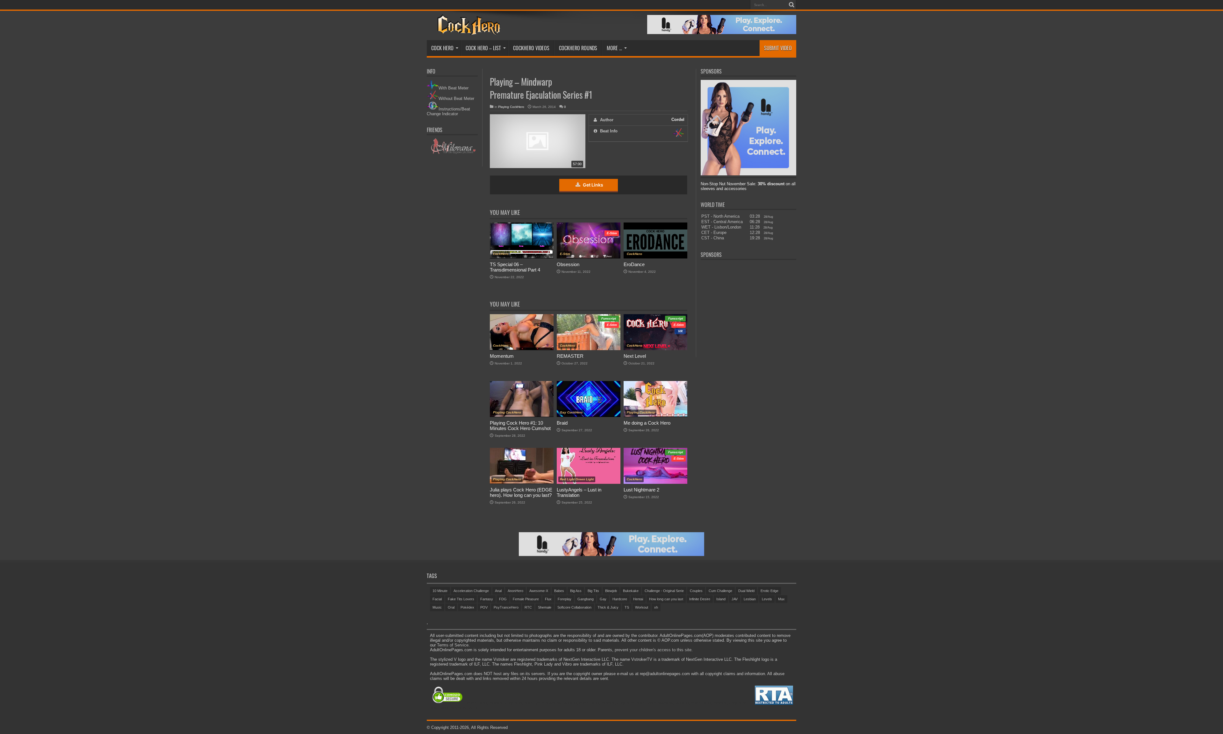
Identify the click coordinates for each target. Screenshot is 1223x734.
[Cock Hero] (468, 30)
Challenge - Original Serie (664, 591)
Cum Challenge (720, 591)
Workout (641, 607)
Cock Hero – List (483, 48)
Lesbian (750, 599)
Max (781, 599)
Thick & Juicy (608, 607)
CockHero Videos (531, 48)
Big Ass (576, 591)
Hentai (638, 599)
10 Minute (440, 591)
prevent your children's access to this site (653, 649)
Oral (451, 607)
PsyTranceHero (506, 607)
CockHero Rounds (578, 48)
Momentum (502, 356)
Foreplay (564, 599)
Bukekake (631, 591)
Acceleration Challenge (471, 591)
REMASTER (570, 356)
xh (656, 607)
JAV (735, 599)
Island (721, 599)
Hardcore (619, 599)
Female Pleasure (526, 599)
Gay (603, 599)
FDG (503, 599)
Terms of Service (452, 645)
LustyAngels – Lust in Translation (579, 492)
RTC (528, 607)
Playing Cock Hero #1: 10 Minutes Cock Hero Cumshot (520, 425)
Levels (767, 599)
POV (484, 607)
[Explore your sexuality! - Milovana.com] (452, 153)
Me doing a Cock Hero (647, 423)
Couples (696, 591)
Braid (562, 423)
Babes (559, 591)
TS (627, 607)
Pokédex (467, 607)
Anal (498, 591)
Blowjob (611, 591)
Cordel (677, 119)
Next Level (635, 356)
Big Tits (593, 591)
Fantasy (486, 599)
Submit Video (778, 48)
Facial (437, 599)
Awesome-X (538, 591)
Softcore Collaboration (574, 607)
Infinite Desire (699, 599)
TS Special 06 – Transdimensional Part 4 (515, 267)
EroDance (634, 264)
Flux (548, 599)
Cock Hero (442, 48)
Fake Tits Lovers (461, 599)
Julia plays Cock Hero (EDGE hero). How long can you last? (521, 492)
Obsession (568, 264)
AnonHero (515, 591)
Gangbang (585, 599)
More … (614, 48)
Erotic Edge (769, 591)
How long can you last (666, 599)
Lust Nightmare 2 (641, 489)
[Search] (791, 5)
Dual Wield (746, 591)
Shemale (544, 607)
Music (437, 607)
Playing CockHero (511, 107)
